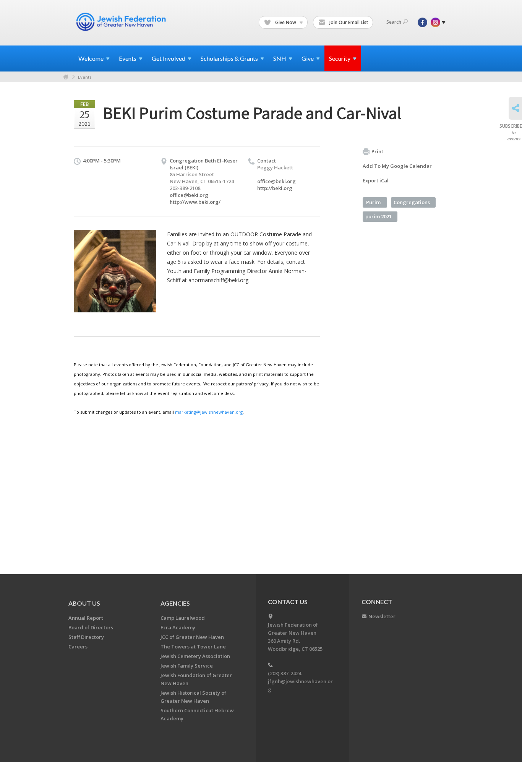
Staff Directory (86, 637)
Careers (78, 646)
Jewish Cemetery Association (195, 656)
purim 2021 (378, 216)
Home (65, 77)
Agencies (175, 603)
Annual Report (85, 617)
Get (168, 58)
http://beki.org (274, 188)
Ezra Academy (177, 627)
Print (377, 151)
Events (84, 77)
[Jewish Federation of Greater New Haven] (122, 21)
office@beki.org (189, 195)
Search (393, 22)
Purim (373, 202)
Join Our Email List (348, 22)
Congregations (412, 202)
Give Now (285, 22)
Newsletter (382, 616)
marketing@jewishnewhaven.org (209, 412)
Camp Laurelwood (182, 617)
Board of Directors (90, 627)
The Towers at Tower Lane (193, 646)
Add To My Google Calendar (397, 165)
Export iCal (376, 180)
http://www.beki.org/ (195, 201)
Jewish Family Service (186, 665)
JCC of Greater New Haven (192, 637)
